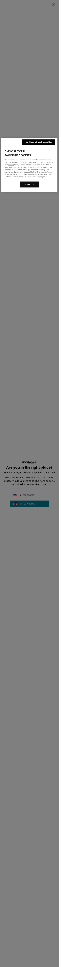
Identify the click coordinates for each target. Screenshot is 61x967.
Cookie (11, 164)
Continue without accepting (38, 142)
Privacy (50, 162)
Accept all (29, 184)
